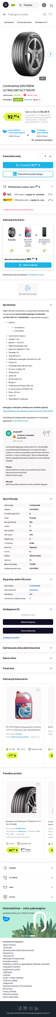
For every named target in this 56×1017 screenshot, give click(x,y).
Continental (34, 586)
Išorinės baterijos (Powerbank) (17, 986)
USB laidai (7, 972)
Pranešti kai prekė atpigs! (30, 174)
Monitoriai (7, 988)
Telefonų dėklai (10, 980)
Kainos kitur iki (37, 111)
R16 (30, 594)
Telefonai (7, 947)
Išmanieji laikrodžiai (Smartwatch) (18, 950)
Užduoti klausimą (28, 631)
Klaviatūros (8, 953)
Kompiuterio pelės (11, 969)
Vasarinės (33, 590)
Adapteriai (8, 983)
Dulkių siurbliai (9, 991)
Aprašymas (9, 22)
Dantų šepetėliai (10, 997)
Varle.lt (18, 99)
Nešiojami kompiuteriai (13, 958)
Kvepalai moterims (11, 966)
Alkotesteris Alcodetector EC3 (44, 241)
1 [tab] (24, 936)
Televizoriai (8, 955)
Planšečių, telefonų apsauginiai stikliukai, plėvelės (26, 964)
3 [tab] (33, 936)
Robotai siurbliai (10, 994)
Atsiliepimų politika (11, 637)
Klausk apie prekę (24, 22)
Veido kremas (9, 944)
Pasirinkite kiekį (12, 156)
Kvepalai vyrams (10, 961)
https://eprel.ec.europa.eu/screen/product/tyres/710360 (28, 411)
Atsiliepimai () (41, 22)
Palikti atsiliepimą (28, 622)
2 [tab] (29, 936)
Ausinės (6, 975)
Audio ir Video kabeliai (13, 977)
